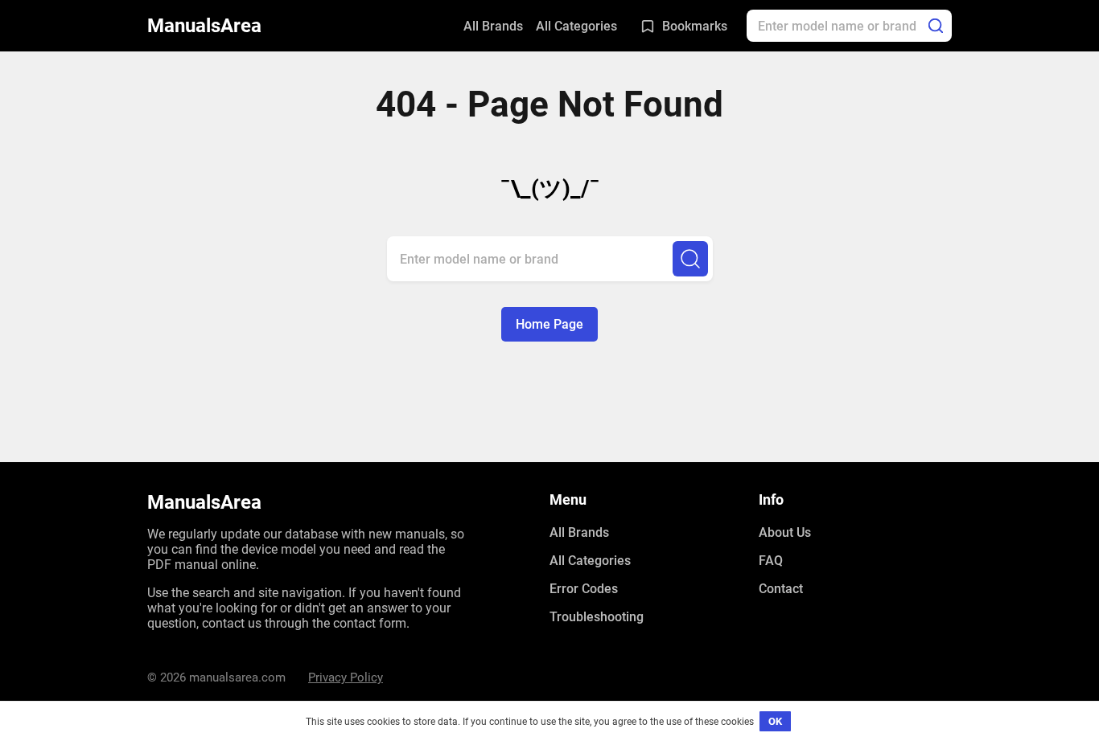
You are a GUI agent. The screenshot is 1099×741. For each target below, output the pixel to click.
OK (775, 721)
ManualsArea (204, 25)
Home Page (549, 324)
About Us (785, 532)
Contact (781, 588)
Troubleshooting (597, 616)
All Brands (493, 26)
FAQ (771, 560)
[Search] (936, 26)
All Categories (576, 26)
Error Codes (584, 588)
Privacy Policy (345, 677)
